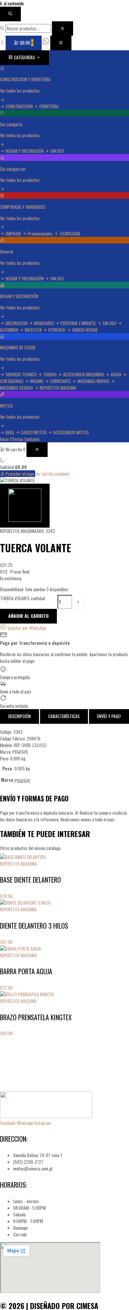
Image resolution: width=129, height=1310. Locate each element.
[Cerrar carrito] (37, 449)
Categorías (24, 57)
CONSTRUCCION (19, 106)
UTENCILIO (56, 329)
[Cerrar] (62, 28)
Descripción (19, 716)
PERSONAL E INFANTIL (78, 323)
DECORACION (16, 323)
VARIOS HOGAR (84, 329)
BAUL (10, 432)
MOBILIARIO (44, 323)
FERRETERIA (48, 106)
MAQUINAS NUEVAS (93, 381)
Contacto (31, 439)
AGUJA (116, 374)
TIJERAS (50, 374)
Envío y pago (109, 716)
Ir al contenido (12, 3)
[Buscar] (10, 14)
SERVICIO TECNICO (21, 374)
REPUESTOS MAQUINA (57, 387)
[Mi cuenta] (3, 42)
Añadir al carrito (28, 616)
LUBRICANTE (60, 381)
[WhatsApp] (46, 42)
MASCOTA (33, 329)
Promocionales (40, 233)
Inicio (4, 439)
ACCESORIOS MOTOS (70, 432)
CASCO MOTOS (34, 432)
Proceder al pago (20, 473)
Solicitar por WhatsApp (26, 628)
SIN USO (56, 151)
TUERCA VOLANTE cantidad (22, 598)
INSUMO (37, 381)
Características (64, 716)
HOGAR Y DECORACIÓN (25, 151)
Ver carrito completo (52, 473)
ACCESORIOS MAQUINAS (83, 374)
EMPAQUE (13, 233)
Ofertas (16, 439)
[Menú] (60, 43)
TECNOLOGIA (69, 233)
